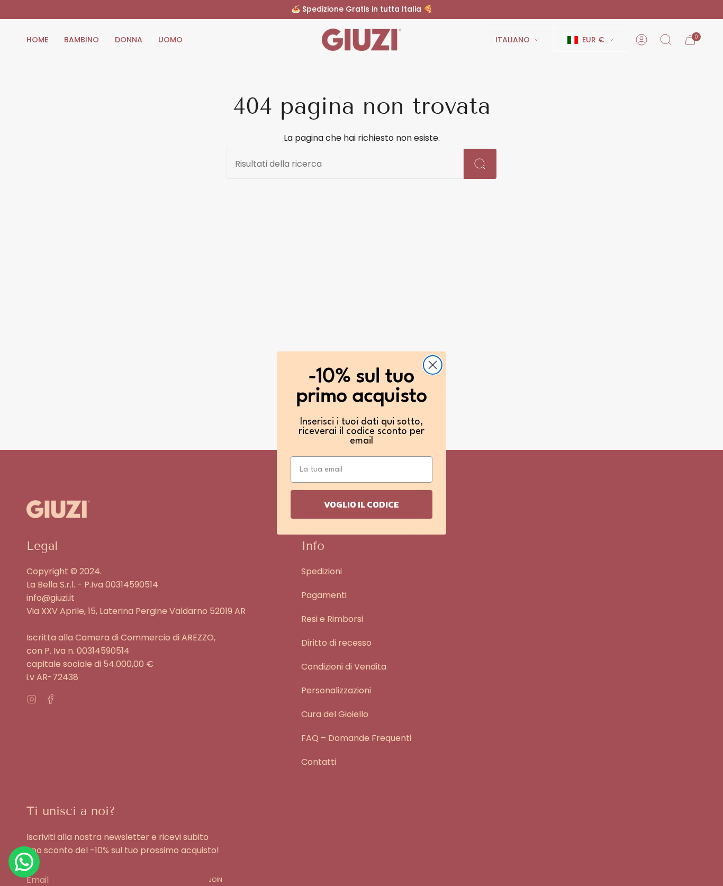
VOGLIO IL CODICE (361, 504)
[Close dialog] (432, 365)
